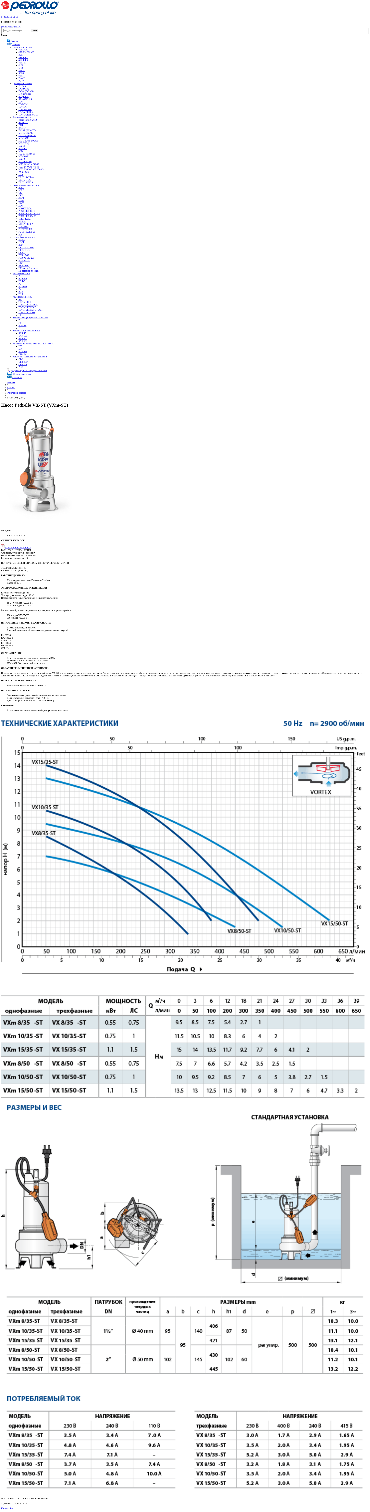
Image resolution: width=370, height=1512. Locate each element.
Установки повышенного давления (30, 356)
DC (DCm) (23, 88)
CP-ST (21, 252)
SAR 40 (22, 333)
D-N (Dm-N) (24, 94)
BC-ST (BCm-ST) (27, 130)
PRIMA (22, 221)
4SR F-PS (23, 60)
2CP (20, 245)
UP (20, 315)
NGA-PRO (23, 265)
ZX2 (20, 174)
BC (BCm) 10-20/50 (27, 120)
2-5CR (21, 242)
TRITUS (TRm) (26, 177)
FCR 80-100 (24, 260)
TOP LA (22, 107)
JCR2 (21, 190)
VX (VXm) (23, 143)
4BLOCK (23, 49)
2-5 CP (21, 239)
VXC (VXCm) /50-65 (28, 166)
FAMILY (22, 148)
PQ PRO (22, 278)
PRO (20, 367)
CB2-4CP (23, 362)
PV (20, 289)
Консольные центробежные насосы (30, 317)
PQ (20, 284)
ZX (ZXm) (23, 172)
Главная (14, 41)
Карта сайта (7, 1508)
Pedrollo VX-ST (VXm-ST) (17, 547)
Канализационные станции (26, 330)
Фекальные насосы (22, 117)
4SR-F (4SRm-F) (26, 52)
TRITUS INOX (25, 182)
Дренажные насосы (22, 83)
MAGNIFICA (25, 208)
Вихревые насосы (21, 273)
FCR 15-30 (23, 255)
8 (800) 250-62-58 (9, 17)
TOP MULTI (24, 302)
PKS (20, 294)
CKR (20, 195)
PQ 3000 (22, 286)
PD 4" (21, 81)
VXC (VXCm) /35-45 (28, 164)
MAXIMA (23, 226)
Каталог (16, 44)
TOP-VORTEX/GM (28, 114)
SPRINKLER (24, 219)
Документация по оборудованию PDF (28, 370)
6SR (20, 75)
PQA (20, 291)
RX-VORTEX (25, 99)
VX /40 (21, 159)
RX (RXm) (23, 96)
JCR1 (21, 187)
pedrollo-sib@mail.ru (11, 26)
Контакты (17, 377)
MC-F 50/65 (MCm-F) (28, 140)
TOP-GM (22, 104)
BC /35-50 (23, 122)
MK (20, 349)
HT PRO (22, 351)
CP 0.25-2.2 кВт (26, 247)
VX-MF (22, 146)
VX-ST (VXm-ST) (27, 153)
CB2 (20, 359)
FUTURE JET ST (26, 232)
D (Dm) (22, 86)
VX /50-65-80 (25, 161)
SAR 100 (22, 336)
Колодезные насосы (22, 297)
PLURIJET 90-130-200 (29, 213)
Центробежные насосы (24, 237)
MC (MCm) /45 (25, 133)
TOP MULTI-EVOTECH (30, 310)
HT (20, 346)
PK (20, 276)
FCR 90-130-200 (26, 258)
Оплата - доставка (21, 374)
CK (20, 193)
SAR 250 (22, 338)
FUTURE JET (25, 229)
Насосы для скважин (23, 47)
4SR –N (22, 62)
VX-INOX (23, 156)
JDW (20, 206)
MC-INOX (23, 138)
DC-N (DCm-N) (26, 91)
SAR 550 (22, 341)
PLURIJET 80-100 (27, 211)
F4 (19, 323)
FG (20, 328)
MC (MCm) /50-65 (27, 135)
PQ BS (21, 281)
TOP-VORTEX (25, 112)
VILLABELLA (25, 224)
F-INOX (22, 325)
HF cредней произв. (28, 268)
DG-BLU (22, 354)
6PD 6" (21, 73)
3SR (20, 55)
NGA (21, 263)
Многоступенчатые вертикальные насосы (33, 343)
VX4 (20, 151)
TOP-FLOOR (25, 109)
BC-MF (22, 127)
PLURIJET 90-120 (27, 216)
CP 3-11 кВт (24, 250)
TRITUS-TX (24, 180)
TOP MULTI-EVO (27, 307)
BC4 (20, 125)
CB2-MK (22, 364)
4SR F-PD (23, 57)
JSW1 (21, 198)
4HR (20, 65)
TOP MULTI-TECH (28, 304)
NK (20, 299)
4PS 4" (21, 70)
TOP (20, 101)
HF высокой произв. (28, 271)
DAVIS (21, 78)
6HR (20, 68)
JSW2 (21, 200)
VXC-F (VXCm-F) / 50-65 (31, 169)
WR (20, 234)
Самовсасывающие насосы (26, 185)
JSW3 (21, 203)
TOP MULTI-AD (26, 312)
